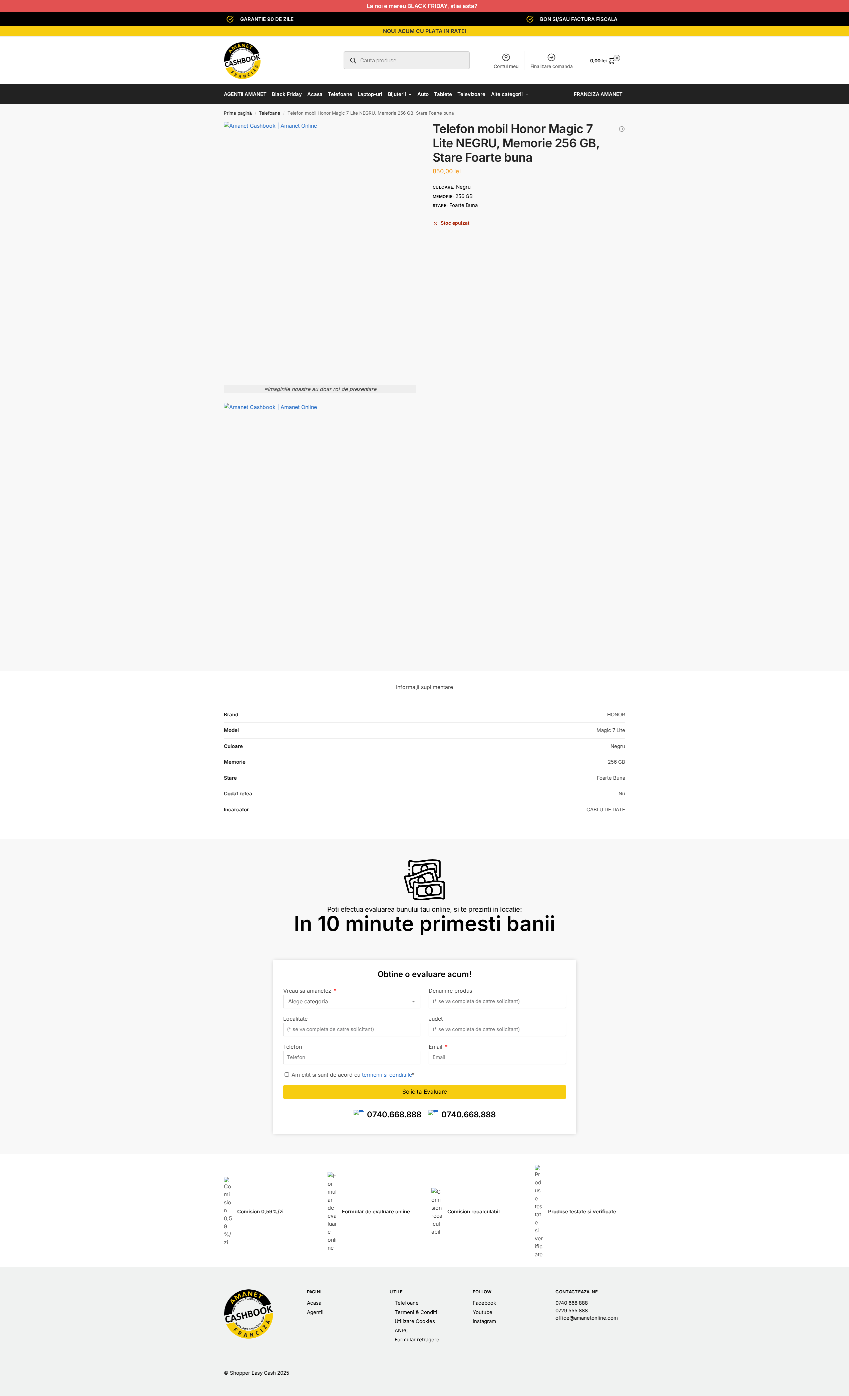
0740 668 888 (571, 1303)
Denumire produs (450, 990)
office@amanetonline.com (586, 1318)
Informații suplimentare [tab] (424, 687)
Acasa (314, 1303)
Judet (436, 1018)
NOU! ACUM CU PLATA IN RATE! (424, 31)
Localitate (295, 1018)
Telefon (292, 1046)
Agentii (315, 1312)
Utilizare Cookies (415, 1321)
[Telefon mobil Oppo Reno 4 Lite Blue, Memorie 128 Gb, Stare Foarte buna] (621, 129)
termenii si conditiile (387, 1074)
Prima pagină (238, 113)
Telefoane (269, 113)
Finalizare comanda (551, 66)
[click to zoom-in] (320, 250)
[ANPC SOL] (571, 1373)
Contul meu (506, 66)
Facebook (484, 1303)
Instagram (484, 1321)
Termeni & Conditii (417, 1312)
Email (436, 1046)
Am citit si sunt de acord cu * (353, 1074)
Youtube (482, 1312)
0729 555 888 (571, 1310)
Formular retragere (417, 1339)
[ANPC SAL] (484, 1373)
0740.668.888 (394, 1114)
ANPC (402, 1330)
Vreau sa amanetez (308, 990)
